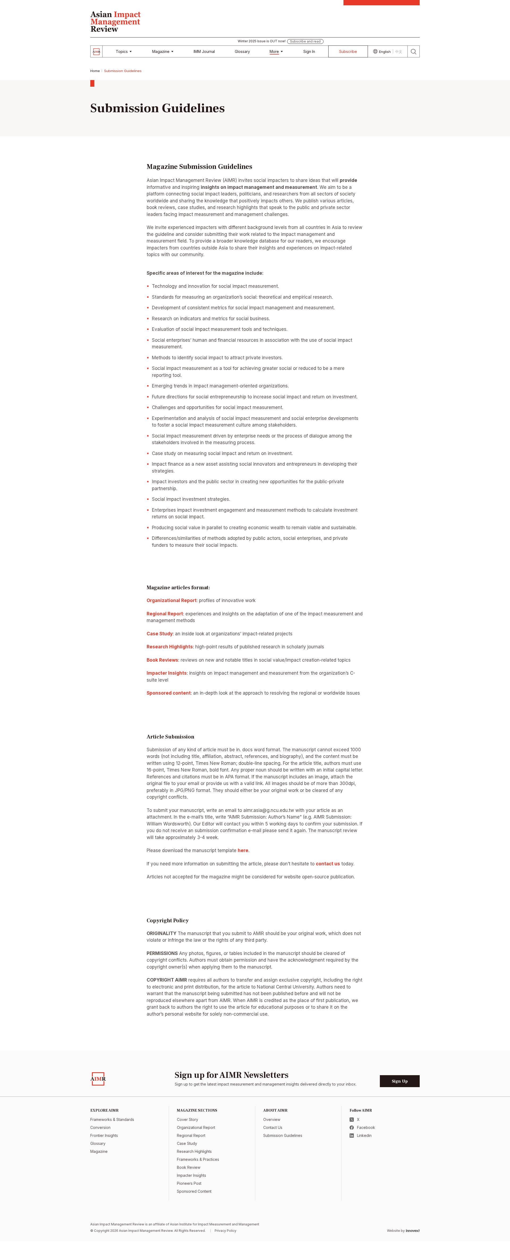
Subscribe (348, 51)
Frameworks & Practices (198, 1159)
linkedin (364, 1135)
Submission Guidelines (282, 1135)
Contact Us (272, 1127)
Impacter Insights (167, 673)
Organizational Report (196, 1127)
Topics (122, 51)
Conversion (100, 1127)
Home (95, 71)
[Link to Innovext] (413, 1230)
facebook (366, 1127)
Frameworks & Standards (112, 1119)
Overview (271, 1119)
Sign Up (400, 1081)
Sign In (309, 51)
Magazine (160, 51)
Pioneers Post (189, 1183)
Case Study (160, 633)
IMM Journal (204, 51)
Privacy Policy (225, 1231)
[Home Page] (115, 20)
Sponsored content (169, 693)
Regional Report (165, 613)
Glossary (242, 51)
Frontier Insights (104, 1135)
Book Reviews (162, 660)
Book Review (188, 1167)
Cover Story (187, 1119)
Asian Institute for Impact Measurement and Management (214, 1224)
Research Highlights (170, 646)
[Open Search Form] (414, 51)
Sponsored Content (194, 1191)
